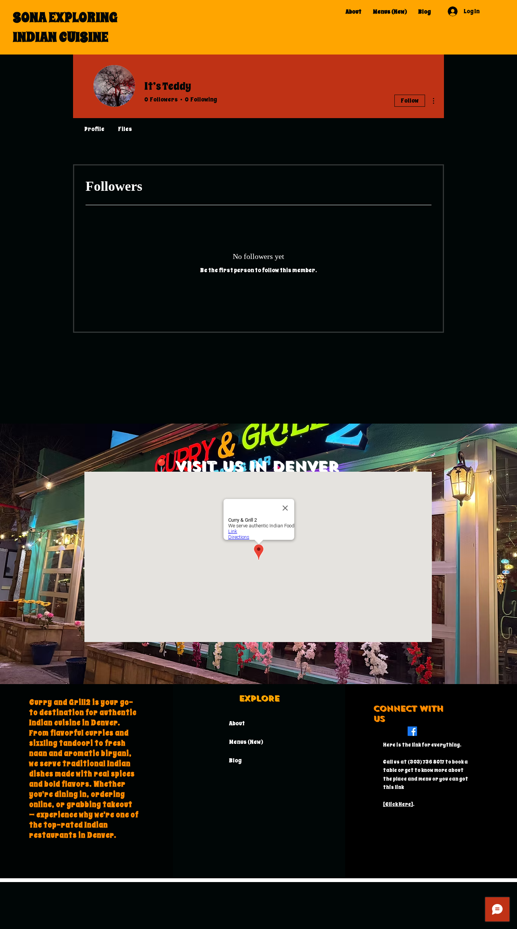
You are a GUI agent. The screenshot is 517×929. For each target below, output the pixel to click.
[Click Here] (398, 804)
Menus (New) (246, 742)
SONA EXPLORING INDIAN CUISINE (65, 27)
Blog (235, 760)
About (237, 723)
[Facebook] (412, 731)
